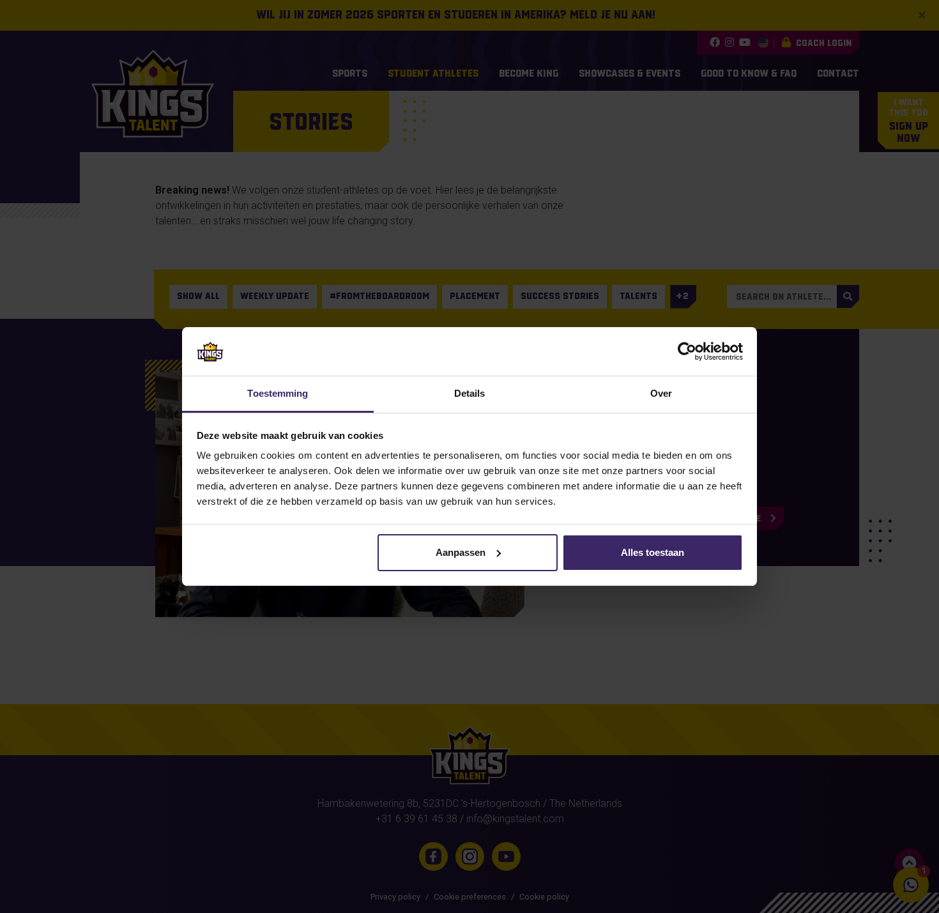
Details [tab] (469, 393)
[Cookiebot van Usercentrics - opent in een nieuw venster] (687, 351)
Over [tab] (661, 393)
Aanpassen (460, 552)
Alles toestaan (652, 552)
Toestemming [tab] (277, 393)
